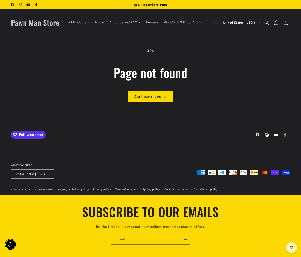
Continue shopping (150, 96)
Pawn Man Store (32, 189)
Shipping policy (150, 189)
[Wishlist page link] (215, 22)
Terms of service (125, 189)
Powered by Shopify (55, 189)
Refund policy (80, 189)
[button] (78, 22)
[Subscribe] (185, 239)
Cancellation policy (206, 189)
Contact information (176, 189)
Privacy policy (102, 189)
